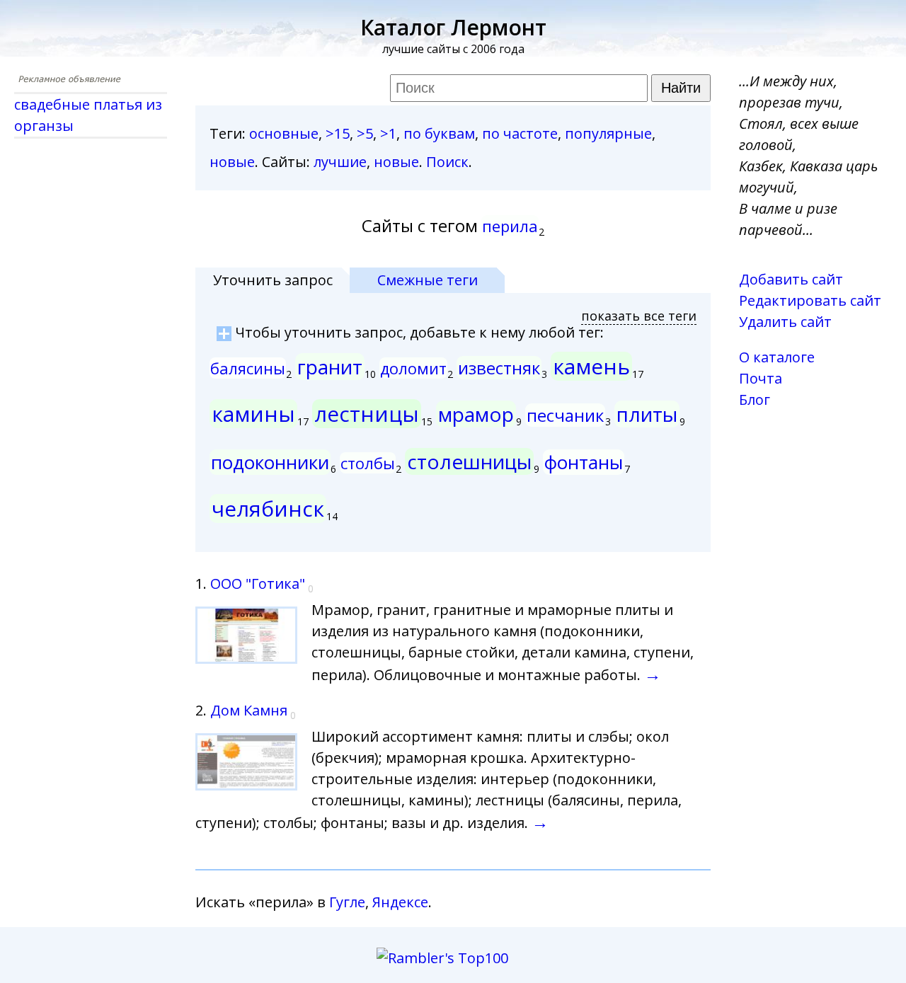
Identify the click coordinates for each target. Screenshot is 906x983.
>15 (338, 133)
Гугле (347, 902)
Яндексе (400, 902)
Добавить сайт (791, 279)
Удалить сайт (785, 321)
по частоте (520, 133)
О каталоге (777, 357)
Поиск (447, 161)
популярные (608, 133)
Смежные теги (427, 279)
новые (232, 161)
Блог (754, 399)
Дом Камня (248, 710)
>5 (365, 133)
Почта (760, 378)
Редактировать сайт (810, 300)
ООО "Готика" (257, 583)
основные (284, 133)
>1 (388, 133)
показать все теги (638, 315)
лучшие (340, 161)
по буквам (439, 133)
